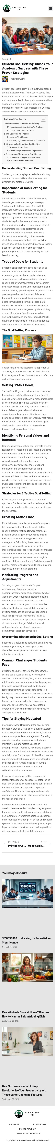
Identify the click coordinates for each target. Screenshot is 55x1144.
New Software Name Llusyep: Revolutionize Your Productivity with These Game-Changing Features (24, 1090)
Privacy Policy (27, 1128)
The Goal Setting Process (17, 133)
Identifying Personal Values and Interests (28, 140)
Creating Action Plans (19, 147)
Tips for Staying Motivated (22, 160)
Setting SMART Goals (19, 137)
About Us (14, 1124)
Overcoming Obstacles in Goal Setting (23, 154)
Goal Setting (7, 59)
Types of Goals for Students (22, 130)
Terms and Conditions (27, 1133)
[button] (50, 8)
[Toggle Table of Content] (42, 119)
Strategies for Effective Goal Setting (23, 144)
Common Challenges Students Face (25, 157)
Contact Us (39, 1124)
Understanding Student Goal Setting (22, 123)
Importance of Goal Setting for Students (26, 127)
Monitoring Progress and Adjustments (27, 150)
